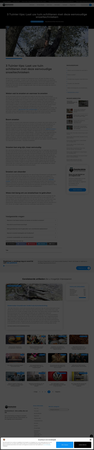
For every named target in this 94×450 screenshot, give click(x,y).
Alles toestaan (64, 444)
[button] (90, 439)
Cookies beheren (83, 444)
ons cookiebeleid (47, 444)
